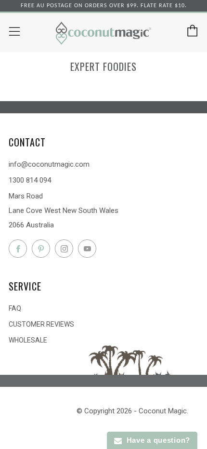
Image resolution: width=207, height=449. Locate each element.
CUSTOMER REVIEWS (41, 324)
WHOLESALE (28, 340)
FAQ (15, 308)
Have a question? (156, 440)
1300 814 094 (30, 180)
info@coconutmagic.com (49, 164)
